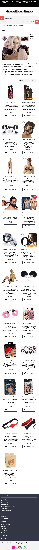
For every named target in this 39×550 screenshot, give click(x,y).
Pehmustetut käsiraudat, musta (29, 286)
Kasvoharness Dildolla (10, 213)
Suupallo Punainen (10, 433)
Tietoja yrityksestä (6, 499)
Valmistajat (4, 516)
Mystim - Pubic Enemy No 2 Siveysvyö (10, 250)
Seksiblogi (4, 530)
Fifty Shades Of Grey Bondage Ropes (29, 433)
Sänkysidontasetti (29, 360)
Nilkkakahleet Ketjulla (10, 286)
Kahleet (21, 25)
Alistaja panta (10, 102)
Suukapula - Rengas (29, 397)
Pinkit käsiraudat (28, 323)
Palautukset (4, 504)
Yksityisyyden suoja (6, 502)
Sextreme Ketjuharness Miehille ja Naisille (10, 397)
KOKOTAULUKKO (6, 524)
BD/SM (15, 25)
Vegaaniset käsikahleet (10, 470)
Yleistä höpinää (5, 508)
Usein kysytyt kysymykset (8, 506)
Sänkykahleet (10, 360)
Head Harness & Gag (29, 139)
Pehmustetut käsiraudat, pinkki (10, 323)
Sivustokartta (4, 518)
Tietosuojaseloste (6, 510)
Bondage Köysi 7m (28, 102)
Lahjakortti (4, 526)
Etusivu (3, 25)
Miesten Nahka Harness (29, 213)
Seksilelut (9, 25)
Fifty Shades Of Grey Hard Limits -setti (10, 139)
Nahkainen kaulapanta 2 (29, 250)
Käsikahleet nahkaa (29, 176)
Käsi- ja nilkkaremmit (10, 176)
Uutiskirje (3, 538)
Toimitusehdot (5, 501)
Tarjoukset (4, 528)
